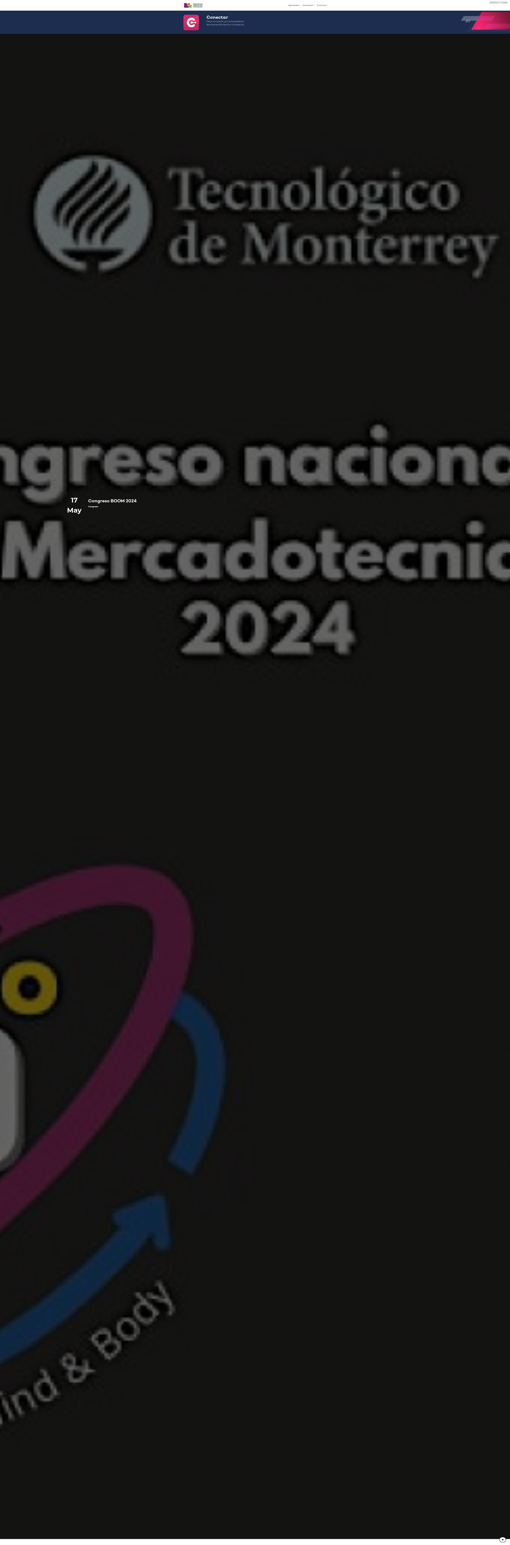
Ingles (503, 2)
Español (494, 2)
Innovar (321, 5)
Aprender (293, 5)
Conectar (308, 5)
